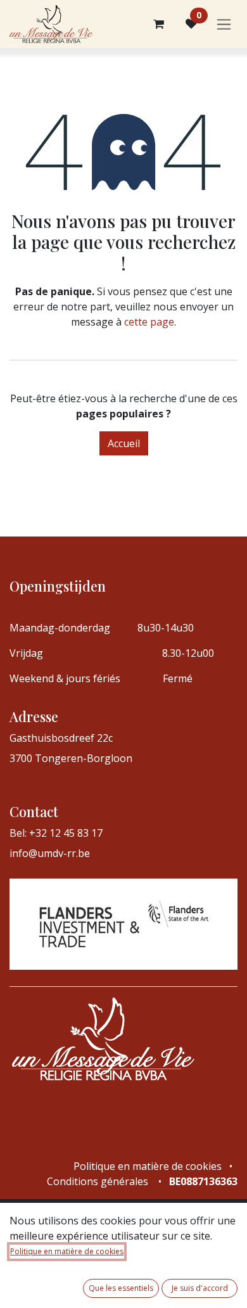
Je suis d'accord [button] (200, 1288)
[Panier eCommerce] (158, 24)
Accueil (124, 443)
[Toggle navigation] (224, 24)
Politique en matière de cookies (67, 1251)
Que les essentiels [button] (121, 1288)
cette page (149, 322)
